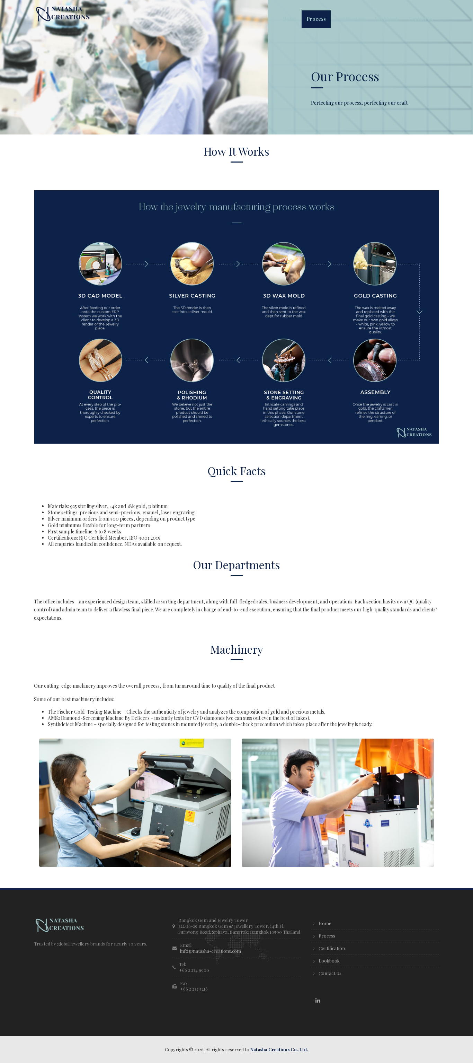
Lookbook (329, 961)
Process (327, 936)
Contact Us (330, 973)
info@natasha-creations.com (210, 951)
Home (325, 923)
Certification (332, 948)
